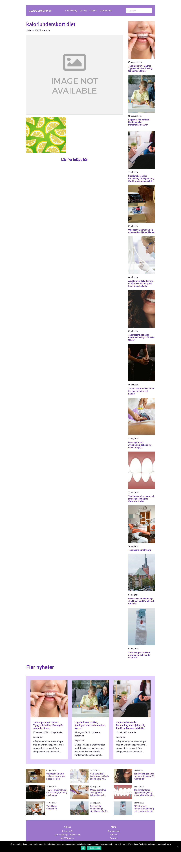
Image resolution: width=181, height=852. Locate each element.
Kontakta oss (106, 10)
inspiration (38, 737)
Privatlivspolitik (94, 848)
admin (47, 30)
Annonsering (71, 10)
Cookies (93, 10)
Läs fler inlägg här (74, 159)
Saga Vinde (56, 732)
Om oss (83, 10)
